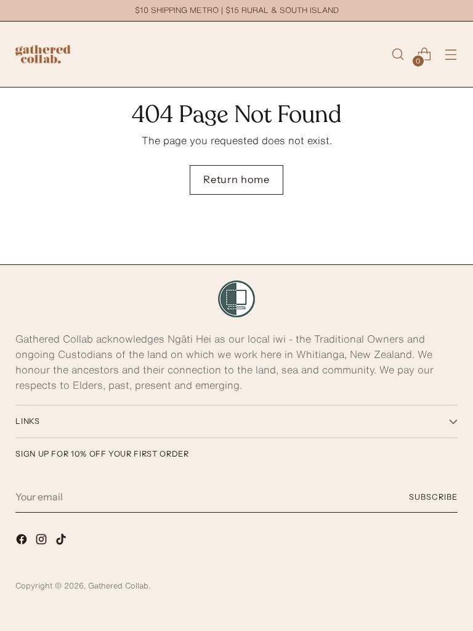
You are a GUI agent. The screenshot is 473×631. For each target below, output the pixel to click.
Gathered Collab (118, 586)
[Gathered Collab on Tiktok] (62, 541)
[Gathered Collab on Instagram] (42, 541)
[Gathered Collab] (43, 54)
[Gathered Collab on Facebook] (22, 541)
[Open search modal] (398, 54)
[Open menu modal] (451, 54)
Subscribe (433, 497)
